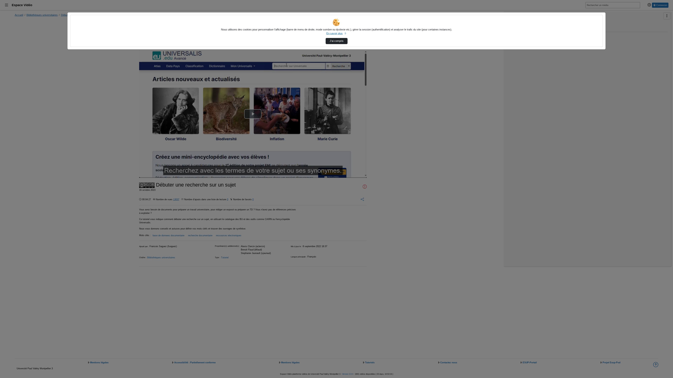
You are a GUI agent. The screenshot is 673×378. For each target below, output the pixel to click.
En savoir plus (334, 33)
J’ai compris (337, 41)
